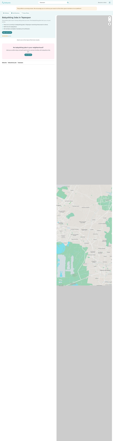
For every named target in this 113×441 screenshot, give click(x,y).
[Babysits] (6, 2)
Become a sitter (102, 2)
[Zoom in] (109, 17)
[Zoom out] (109, 20)
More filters (26, 13)
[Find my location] (109, 24)
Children (6, 13)
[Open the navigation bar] (109, 2)
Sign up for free (7, 32)
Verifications (15, 13)
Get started (28, 54)
